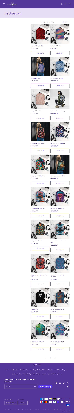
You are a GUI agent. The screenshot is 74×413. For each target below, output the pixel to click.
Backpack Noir (34, 309)
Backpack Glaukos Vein (56, 78)
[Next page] (55, 358)
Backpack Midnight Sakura (57, 143)
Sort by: (43, 22)
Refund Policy (36, 374)
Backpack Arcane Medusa (57, 208)
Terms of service (45, 409)
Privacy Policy (27, 374)
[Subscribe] (35, 386)
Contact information (64, 409)
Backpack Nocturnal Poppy (57, 111)
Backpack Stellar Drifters (37, 341)
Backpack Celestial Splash (38, 176)
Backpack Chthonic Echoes (57, 176)
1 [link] (45, 358)
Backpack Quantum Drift (57, 341)
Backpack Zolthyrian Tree (37, 208)
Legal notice (66, 411)
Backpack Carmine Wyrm (37, 46)
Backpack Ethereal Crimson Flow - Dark (40, 275)
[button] (4, 4)
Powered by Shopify (18, 409)
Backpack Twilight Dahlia (37, 143)
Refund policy (27, 409)
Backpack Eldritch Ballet (37, 241)
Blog (34, 370)
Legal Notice (45, 374)
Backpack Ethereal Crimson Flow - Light (59, 241)
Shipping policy (54, 409)
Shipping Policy (16, 374)
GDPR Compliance (56, 374)
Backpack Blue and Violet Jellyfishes (57, 275)
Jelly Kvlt (11, 409)
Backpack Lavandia (36, 78)
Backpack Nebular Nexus (57, 309)
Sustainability (41, 370)
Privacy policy (36, 409)
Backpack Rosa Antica (37, 111)
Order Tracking (27, 370)
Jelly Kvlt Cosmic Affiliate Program (57, 370)
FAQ (13, 370)
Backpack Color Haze (56, 46)
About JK (18, 370)
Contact (8, 370)
